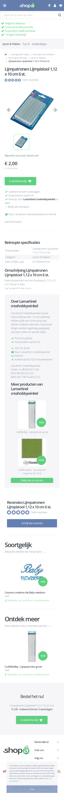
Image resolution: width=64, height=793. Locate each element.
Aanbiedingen (39, 44)
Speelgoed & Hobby (20, 54)
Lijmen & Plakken (38, 57)
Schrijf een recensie (32, 523)
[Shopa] (27, 5)
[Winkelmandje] (60, 5)
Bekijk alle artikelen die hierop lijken (23, 551)
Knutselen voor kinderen (44, 54)
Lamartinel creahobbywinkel (39, 199)
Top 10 (26, 44)
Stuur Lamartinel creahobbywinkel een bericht (32, 214)
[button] (49, 5)
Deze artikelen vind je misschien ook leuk (26, 626)
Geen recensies (30, 80)
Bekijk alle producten (32, 480)
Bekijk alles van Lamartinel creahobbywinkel (28, 600)
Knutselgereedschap (17, 57)
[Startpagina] (6, 54)
